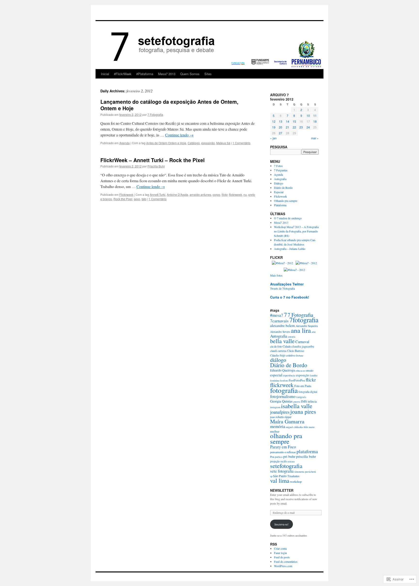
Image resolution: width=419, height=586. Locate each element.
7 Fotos (278, 166)
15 (294, 121)
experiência (289, 375)
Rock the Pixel (122, 199)
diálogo (278, 359)
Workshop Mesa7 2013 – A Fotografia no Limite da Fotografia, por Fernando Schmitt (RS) (296, 231)
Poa (272, 457)
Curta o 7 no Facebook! (289, 297)
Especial (278, 192)
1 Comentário (241, 143)
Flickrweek (126, 194)
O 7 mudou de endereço (288, 218)
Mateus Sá (223, 143)
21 (287, 127)
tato (144, 199)
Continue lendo (179, 134)
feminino (274, 380)
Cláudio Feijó (277, 355)
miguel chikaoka (294, 427)
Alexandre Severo (280, 331)
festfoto (284, 380)
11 (315, 115)
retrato (291, 461)
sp (271, 476)
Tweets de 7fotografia (282, 288)
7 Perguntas (281, 170)
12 (273, 121)
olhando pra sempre (286, 438)
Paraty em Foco (283, 447)
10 (308, 115)
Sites (208, 73)
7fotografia (303, 319)
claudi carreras (278, 351)
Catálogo (194, 143)
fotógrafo (301, 397)
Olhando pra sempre (285, 201)
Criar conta (280, 548)
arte (314, 331)
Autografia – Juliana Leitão (289, 249)
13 (280, 121)
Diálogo (278, 183)
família (313, 375)
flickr (224, 194)
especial (276, 374)
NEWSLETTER (281, 490)
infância (312, 401)
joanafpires (280, 412)
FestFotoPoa (297, 380)
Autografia (280, 179)
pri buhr (289, 456)
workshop (296, 481)
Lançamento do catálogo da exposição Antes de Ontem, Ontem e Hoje (169, 105)
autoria (291, 336)
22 (294, 127)
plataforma (307, 451)
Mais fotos (276, 275)
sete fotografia (282, 471)
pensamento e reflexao (283, 452)
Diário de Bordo (283, 188)
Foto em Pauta (302, 386)
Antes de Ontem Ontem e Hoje (166, 143)
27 (280, 133)
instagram (275, 407)
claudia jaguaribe (302, 346)
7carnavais (279, 321)
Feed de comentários (286, 561)
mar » (315, 138)
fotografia (284, 390)
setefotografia (286, 466)
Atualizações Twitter (287, 284)
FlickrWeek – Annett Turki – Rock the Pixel (152, 160)
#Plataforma (144, 73)
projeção (275, 461)
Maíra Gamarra (287, 421)
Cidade (287, 346)
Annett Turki (157, 194)
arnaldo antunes (200, 194)
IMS (304, 401)
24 (308, 127)
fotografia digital (307, 392)
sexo (137, 199)
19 (273, 127)
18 (315, 121)
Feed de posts (282, 557)
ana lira (301, 330)
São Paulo (280, 476)
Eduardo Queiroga (282, 370)
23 (301, 127)
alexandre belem (282, 325)
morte (312, 427)
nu (245, 194)
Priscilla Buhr (156, 166)
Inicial (105, 73)
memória (277, 426)
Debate (299, 355)
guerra (296, 401)
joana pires (303, 411)
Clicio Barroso (295, 351)
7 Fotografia (155, 114)
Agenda (124, 143)
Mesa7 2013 (166, 73)
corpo (216, 194)
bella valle (282, 341)
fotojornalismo (283, 396)
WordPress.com (283, 566)
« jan (273, 138)
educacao (300, 370)
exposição (208, 143)
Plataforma (280, 205)
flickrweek (235, 194)
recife (284, 461)
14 (287, 121)
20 (280, 127)
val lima (279, 480)
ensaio (309, 370)
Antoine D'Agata (177, 194)
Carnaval (302, 341)
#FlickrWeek (122, 73)
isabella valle (296, 406)
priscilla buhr (306, 456)
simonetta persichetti (305, 471)
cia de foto (276, 346)
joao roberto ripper (280, 417)
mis (306, 427)
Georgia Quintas (281, 401)
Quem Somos (190, 73)
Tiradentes (293, 476)
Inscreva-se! (281, 524)
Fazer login (280, 553)
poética (278, 457)
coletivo (290, 355)
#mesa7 (276, 315)
